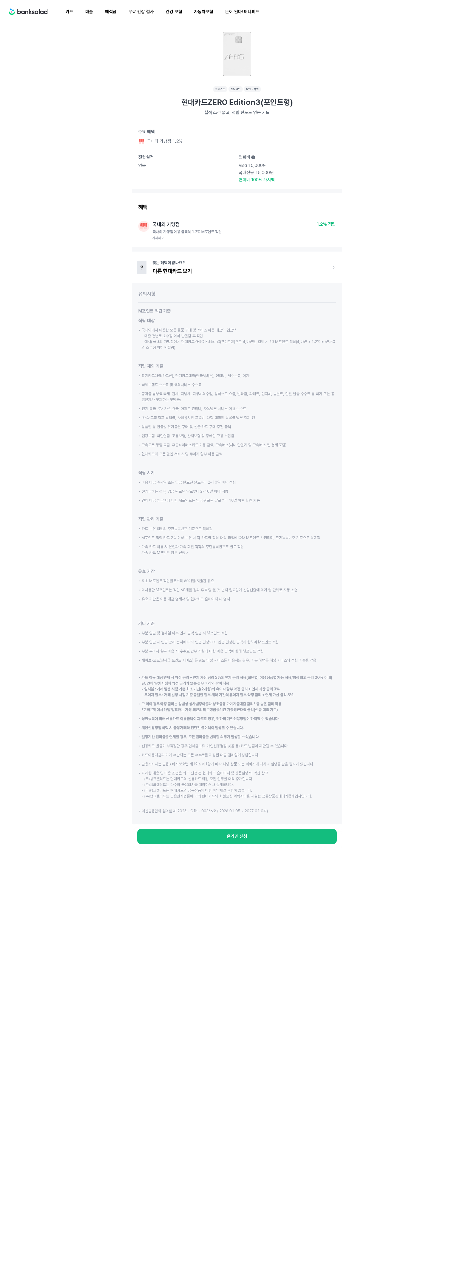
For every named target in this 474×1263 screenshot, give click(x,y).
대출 (89, 11)
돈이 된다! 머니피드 (242, 11)
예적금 (111, 11)
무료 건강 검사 (140, 11)
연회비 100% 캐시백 (257, 179)
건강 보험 (174, 11)
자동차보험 (203, 11)
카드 (69, 11)
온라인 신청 (237, 836)
